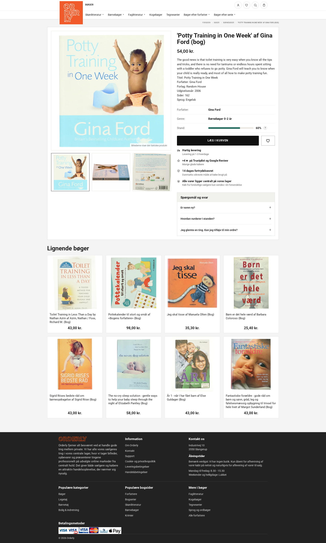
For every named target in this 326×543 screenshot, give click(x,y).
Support (130, 456)
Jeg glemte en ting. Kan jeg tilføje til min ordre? (209, 230)
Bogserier (130, 499)
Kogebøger (155, 14)
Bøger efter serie (223, 14)
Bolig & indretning (68, 510)
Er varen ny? (188, 207)
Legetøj (62, 499)
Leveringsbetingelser (137, 466)
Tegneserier (173, 14)
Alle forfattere (197, 515)
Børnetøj (63, 504)
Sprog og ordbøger (200, 510)
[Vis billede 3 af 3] (152, 172)
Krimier (129, 515)
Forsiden (206, 22)
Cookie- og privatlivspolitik (140, 461)
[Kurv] (264, 5)
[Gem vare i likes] (268, 141)
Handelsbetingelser (136, 472)
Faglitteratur (135, 14)
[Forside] (71, 12)
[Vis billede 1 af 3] (70, 172)
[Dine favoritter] (246, 5)
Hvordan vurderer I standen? (198, 218)
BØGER (89, 4)
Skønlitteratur (93, 14)
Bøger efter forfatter (195, 14)
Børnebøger (115, 14)
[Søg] (255, 5)
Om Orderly (131, 445)
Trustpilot (199, 160)
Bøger (216, 22)
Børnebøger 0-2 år (220, 118)
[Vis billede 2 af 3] (111, 172)
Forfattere (131, 493)
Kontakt (130, 450)
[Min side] (238, 5)
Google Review (218, 160)
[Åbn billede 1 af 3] (111, 91)
